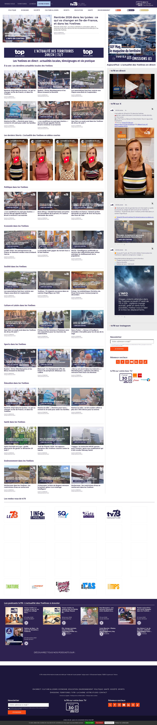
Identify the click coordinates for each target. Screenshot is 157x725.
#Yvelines (131, 124)
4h (125, 110)
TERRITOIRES (22, 4)
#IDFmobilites (119, 126)
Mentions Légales (64, 695)
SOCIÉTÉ (37, 10)
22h (126, 249)
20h (126, 204)
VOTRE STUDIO (43, 4)
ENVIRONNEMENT (104, 10)
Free (144, 5)
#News (117, 124)
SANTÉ (90, 10)
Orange (148, 4)
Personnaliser (109, 722)
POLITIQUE (12, 10)
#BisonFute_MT (142, 124)
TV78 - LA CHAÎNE (78, 692)
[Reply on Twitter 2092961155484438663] (115, 244)
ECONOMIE (25, 10)
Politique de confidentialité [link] (122, 722)
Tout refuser (99, 722)
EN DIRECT (37, 689)
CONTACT (103, 692)
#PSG (126, 126)
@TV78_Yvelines (119, 110)
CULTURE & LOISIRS (51, 10)
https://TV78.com (127, 122)
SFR (144, 4)
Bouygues (149, 5)
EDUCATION (78, 10)
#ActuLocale (123, 124)
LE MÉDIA (32, 4)
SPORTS (66, 10)
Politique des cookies (91, 695)
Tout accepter (89, 722)
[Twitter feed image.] (134, 231)
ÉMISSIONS (54, 692)
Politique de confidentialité (77, 695)
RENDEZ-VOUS (10, 4)
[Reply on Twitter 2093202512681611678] (115, 199)
